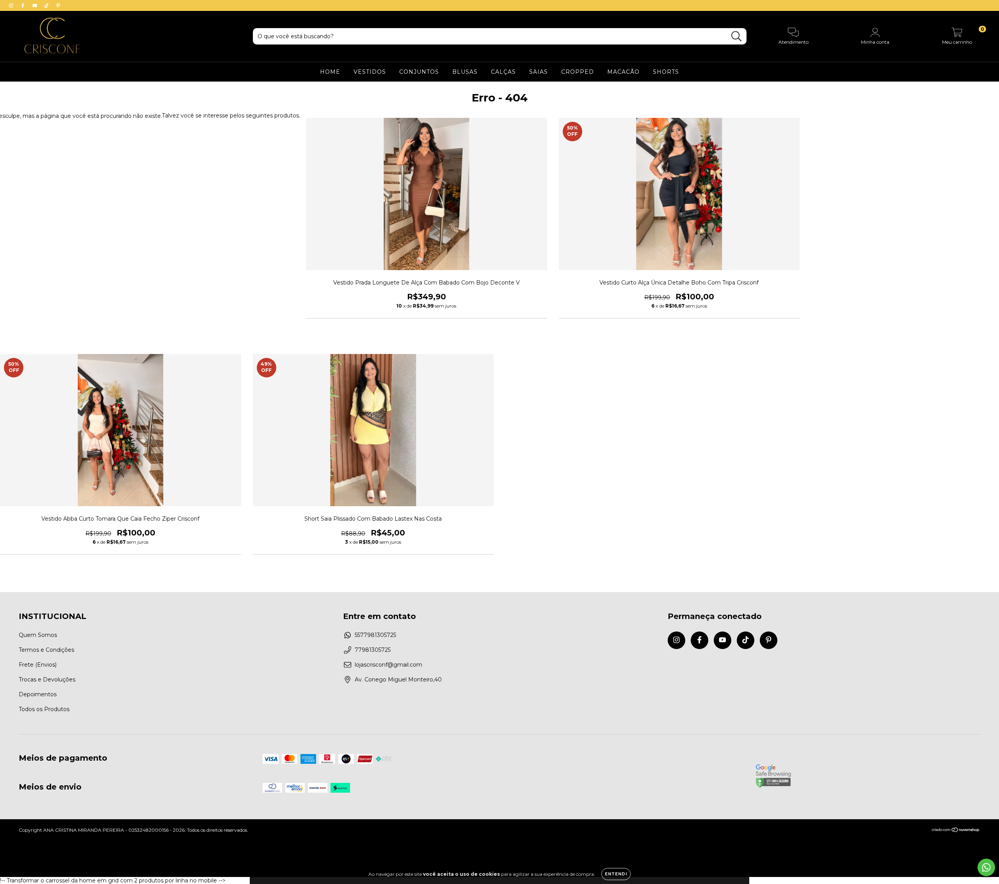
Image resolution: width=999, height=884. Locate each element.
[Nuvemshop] (955, 831)
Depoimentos (38, 694)
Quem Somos (38, 635)
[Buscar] (736, 36)
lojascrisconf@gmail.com (388, 664)
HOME (330, 71)
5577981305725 (375, 635)
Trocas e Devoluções (47, 679)
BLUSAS (465, 71)
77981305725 (373, 649)
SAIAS (538, 71)
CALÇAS (503, 71)
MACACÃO (623, 71)
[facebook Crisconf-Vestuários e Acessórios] (23, 5)
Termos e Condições (46, 649)
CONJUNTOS (419, 71)
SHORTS (666, 71)
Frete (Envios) (38, 664)
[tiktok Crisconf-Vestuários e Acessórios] (47, 5)
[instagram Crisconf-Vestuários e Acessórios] (12, 5)
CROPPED (577, 71)
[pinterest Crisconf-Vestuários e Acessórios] (58, 5)
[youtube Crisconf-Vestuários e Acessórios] (35, 5)
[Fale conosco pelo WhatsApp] (986, 867)
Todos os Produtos (44, 709)
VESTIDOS (370, 71)
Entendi (616, 874)
